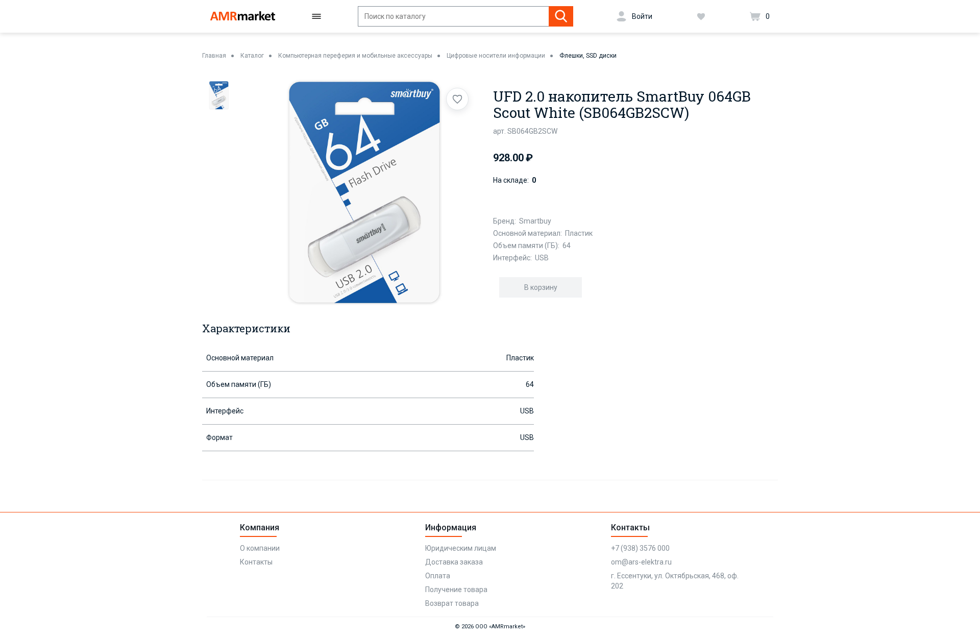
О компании (260, 548)
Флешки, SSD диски (588, 55)
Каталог (252, 55)
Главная (214, 55)
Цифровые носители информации (496, 55)
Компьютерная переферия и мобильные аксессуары (355, 55)
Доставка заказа (454, 562)
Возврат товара (452, 603)
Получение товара (456, 589)
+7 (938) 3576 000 (640, 548)
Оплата (437, 576)
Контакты (256, 562)
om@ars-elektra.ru (641, 562)
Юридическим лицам (460, 548)
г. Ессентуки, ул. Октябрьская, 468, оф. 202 (675, 581)
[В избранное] (457, 99)
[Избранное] (701, 16)
